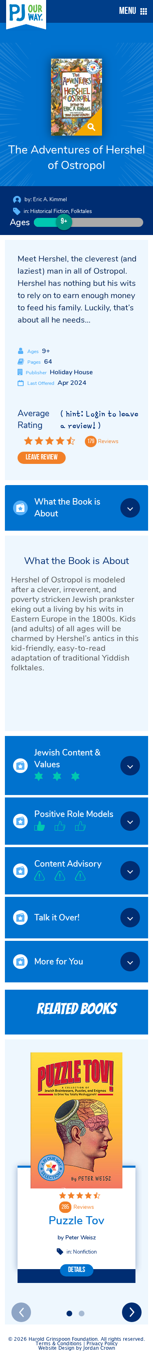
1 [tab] (69, 1313)
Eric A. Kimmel (50, 199)
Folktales (81, 211)
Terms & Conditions (58, 1344)
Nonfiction (85, 1252)
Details (76, 1270)
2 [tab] (81, 1313)
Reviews (83, 1207)
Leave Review (42, 457)
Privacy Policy (102, 1344)
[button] (131, 11)
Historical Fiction (49, 211)
